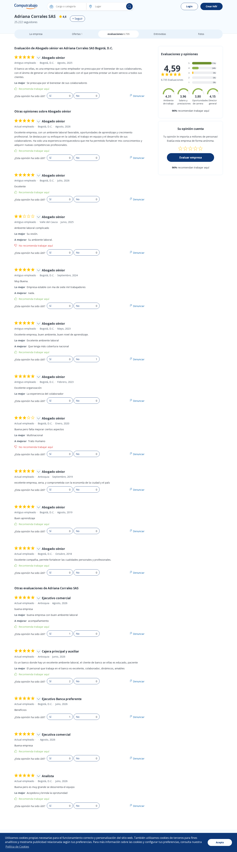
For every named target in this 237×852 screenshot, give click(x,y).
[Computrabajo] (25, 6)
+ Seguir (77, 18)
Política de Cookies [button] (17, 847)
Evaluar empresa (190, 157)
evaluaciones (119, 34)
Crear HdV (211, 6)
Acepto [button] (220, 842)
